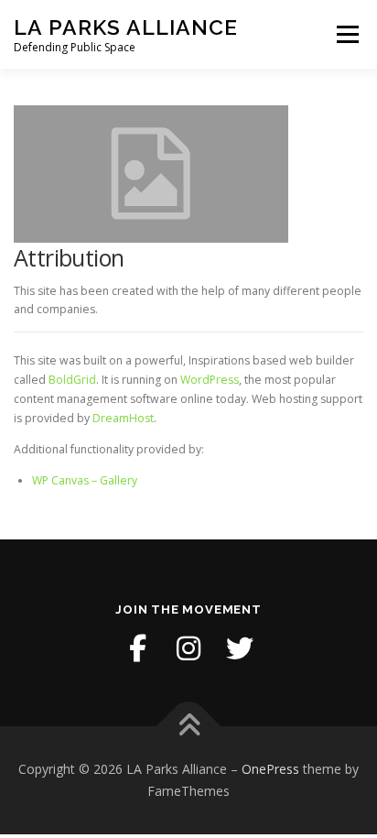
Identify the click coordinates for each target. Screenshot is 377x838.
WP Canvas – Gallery (84, 480)
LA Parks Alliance (126, 27)
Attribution (69, 257)
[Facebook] (137, 648)
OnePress (270, 769)
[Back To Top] (188, 726)
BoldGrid (72, 379)
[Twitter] (239, 648)
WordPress (209, 379)
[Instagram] (188, 648)
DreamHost (123, 418)
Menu (346, 34)
